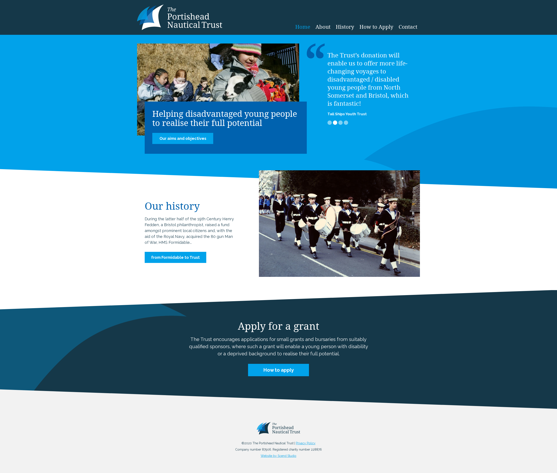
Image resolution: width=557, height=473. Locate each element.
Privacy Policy (305, 443)
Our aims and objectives (182, 138)
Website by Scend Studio (278, 456)
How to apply (278, 370)
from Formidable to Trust (175, 257)
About (323, 26)
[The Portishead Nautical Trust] (278, 430)
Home (302, 26)
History (345, 26)
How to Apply (376, 26)
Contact (408, 26)
